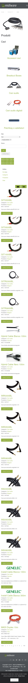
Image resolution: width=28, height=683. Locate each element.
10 (19, 645)
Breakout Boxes (14, 75)
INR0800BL (6, 458)
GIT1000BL (6, 254)
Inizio (2, 645)
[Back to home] (8, 5)
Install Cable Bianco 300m (13, 595)
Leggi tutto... (7, 213)
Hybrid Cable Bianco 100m (13, 336)
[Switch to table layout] (24, 186)
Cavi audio (14, 92)
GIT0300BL (6, 200)
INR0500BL (6, 426)
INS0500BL (6, 519)
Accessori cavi (14, 57)
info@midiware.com (13, 670)
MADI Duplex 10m (9, 627)
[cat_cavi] (14, 24)
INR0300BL (6, 395)
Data (4, 180)
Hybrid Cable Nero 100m (12, 364)
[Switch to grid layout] (18, 186)
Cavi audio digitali (14, 110)
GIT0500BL (6, 227)
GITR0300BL (7, 281)
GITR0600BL (7, 308)
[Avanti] (21, 645)
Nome (4, 172)
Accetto (14, 680)
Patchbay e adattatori (14, 127)
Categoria (5, 175)
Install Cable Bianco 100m (13, 571)
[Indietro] (5, 645)
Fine (24, 645)
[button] (27, 5)
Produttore (5, 177)
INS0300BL (6, 488)
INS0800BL (6, 550)
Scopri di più (21, 676)
